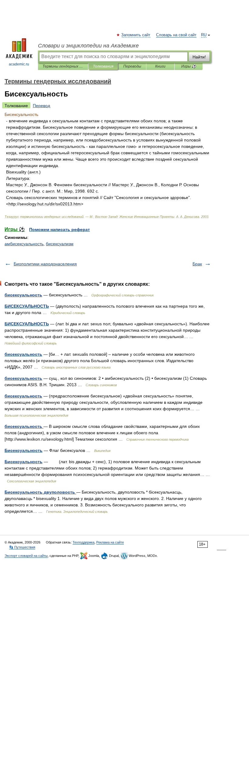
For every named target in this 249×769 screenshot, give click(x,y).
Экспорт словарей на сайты (26, 556)
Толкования (103, 66)
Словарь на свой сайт (176, 35)
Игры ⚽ (188, 66)
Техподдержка (83, 542)
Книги (160, 66)
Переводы (132, 66)
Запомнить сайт (136, 35)
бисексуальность (23, 294)
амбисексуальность (24, 243)
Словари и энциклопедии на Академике (88, 46)
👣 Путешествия (22, 547)
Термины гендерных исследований (63, 66)
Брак (197, 263)
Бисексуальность (24, 450)
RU (203, 35)
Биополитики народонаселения (45, 263)
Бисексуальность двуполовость (40, 492)
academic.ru (19, 64)
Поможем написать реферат (59, 229)
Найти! (199, 56)
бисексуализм (59, 243)
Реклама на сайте (110, 542)
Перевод (41, 105)
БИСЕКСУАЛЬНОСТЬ (27, 306)
